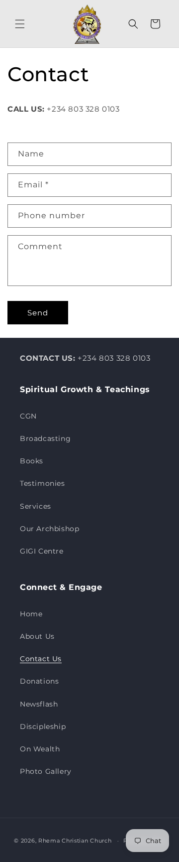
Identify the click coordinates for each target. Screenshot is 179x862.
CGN (28, 416)
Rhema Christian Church (74, 840)
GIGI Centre (42, 551)
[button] (20, 24)
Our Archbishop (49, 528)
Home (31, 613)
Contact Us (41, 658)
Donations (39, 681)
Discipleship (43, 726)
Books (31, 460)
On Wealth (40, 748)
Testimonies (42, 483)
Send (37, 312)
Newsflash (39, 704)
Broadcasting (45, 438)
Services (35, 506)
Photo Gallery (46, 771)
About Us (37, 636)
